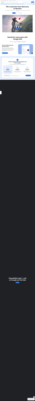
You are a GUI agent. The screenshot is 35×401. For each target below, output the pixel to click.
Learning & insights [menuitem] (11, 0)
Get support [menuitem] (14, 0)
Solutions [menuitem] (7, 0)
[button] (32, 31)
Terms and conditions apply (22, 64)
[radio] (8, 69)
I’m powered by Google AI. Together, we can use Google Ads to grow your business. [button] (31, 399)
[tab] (11, 41)
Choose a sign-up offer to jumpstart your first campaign (17, 62)
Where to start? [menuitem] (4, 0)
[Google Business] (1, 0)
